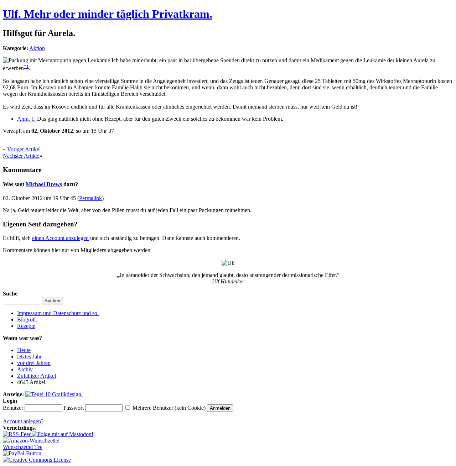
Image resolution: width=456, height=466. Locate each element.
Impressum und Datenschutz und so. (58, 313)
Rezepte (26, 326)
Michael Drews (44, 184)
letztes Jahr (29, 357)
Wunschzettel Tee (22, 447)
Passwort (73, 408)
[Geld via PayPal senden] (22, 453)
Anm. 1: (26, 119)
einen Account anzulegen (60, 238)
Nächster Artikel (21, 156)
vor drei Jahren (34, 363)
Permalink (90, 198)
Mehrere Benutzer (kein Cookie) (169, 408)
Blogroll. (27, 319)
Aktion (37, 48)
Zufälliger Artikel (36, 376)
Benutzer (13, 408)
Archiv (25, 369)
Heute (24, 350)
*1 (26, 66)
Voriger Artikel (24, 149)
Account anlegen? (23, 421)
